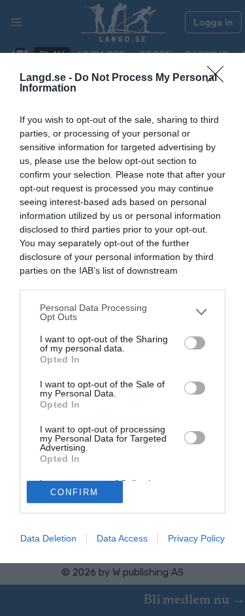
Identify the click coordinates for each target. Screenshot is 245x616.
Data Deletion (48, 538)
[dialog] (122, 308)
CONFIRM (74, 492)
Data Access (122, 538)
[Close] (219, 78)
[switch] (194, 342)
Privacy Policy (196, 538)
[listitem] (122, 312)
